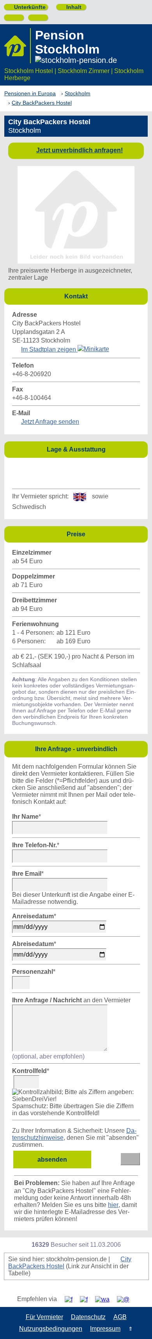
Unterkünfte (27, 7)
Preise (105, 533)
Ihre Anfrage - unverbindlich (89, 748)
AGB (120, 1317)
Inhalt (70, 7)
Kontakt (103, 296)
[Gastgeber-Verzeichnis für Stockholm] (17, 45)
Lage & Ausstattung (95, 449)
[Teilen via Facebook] (71, 1299)
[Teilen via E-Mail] (126, 1299)
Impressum (105, 1328)
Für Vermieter (44, 1317)
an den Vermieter (71, 1000)
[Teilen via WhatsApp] (105, 1299)
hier (113, 1205)
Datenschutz (88, 1317)
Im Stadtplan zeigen (49, 349)
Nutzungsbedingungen (50, 1328)
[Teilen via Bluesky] (87, 1299)
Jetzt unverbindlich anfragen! (79, 150)
